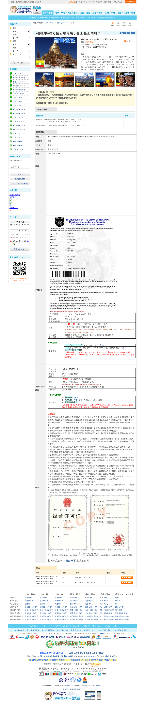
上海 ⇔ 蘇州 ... (18, 98)
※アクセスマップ (91, 656)
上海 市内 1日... (19, 117)
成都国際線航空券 (92, 616)
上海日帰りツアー (31, 607)
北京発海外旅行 (46, 613)
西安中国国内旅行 (77, 610)
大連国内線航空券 (61, 619)
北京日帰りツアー (46, 607)
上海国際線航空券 (31, 616)
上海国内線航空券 (31, 619)
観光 (117, 598)
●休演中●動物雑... (19, 90)
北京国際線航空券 (46, 616)
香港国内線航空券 (122, 619)
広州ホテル (104, 601)
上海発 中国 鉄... (19, 94)
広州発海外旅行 (106, 613)
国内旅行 (118, 610)
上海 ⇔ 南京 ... (18, 106)
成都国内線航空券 (92, 619)
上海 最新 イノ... (19, 121)
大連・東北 (72, 13)
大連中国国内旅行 (61, 610)
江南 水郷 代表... (19, 133)
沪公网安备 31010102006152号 (72, 689)
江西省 (94, 653)
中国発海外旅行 (109, 18)
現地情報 (33, 18)
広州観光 (103, 598)
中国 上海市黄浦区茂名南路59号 (55, 656)
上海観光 (28, 598)
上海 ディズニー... (20, 137)
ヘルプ (79, 2)
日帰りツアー (85, 18)
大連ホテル (59, 601)
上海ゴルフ (29, 604)
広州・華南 (110, 13)
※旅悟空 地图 (110, 656)
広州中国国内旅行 (107, 610)
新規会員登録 (20, 179)
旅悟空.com (68, 686)
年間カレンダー (20, 249)
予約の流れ (71, 2)
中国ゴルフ (75, 18)
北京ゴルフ (44, 604)
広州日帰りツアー (107, 607)
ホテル (117, 601)
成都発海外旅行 (91, 613)
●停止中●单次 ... (19, 141)
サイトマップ (89, 2)
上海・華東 (48, 13)
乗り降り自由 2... (19, 86)
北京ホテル (44, 601)
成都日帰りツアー (92, 607)
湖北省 (101, 653)
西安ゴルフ (74, 604)
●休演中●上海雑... (19, 78)
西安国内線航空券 (77, 619)
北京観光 (43, 598)
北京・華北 (60, 13)
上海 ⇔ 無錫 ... (18, 102)
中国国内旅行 (97, 18)
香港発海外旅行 (121, 613)
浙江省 (82, 653)
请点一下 (71, 560)
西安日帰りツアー (77, 607)
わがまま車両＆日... (20, 82)
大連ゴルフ (59, 604)
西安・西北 (85, 13)
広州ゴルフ (104, 604)
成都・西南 (97, 13)
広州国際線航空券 (107, 616)
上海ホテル (29, 601)
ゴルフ (117, 604)
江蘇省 (76, 653)
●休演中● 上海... (19, 125)
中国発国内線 (43, 18)
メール (102, 634)
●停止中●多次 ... (19, 145)
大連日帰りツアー (61, 607)
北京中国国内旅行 (46, 610)
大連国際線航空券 (61, 616)
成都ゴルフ (89, 604)
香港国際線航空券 (122, 616)
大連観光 (58, 598)
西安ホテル (74, 601)
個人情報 (107, 2)
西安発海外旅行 (76, 613)
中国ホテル (65, 18)
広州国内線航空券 (107, 619)
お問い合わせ (117, 2)
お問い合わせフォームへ (92, 626)
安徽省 (88, 653)
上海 (71, 653)
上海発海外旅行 (31, 613)
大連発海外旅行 (61, 613)
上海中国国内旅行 (31, 610)
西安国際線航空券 (77, 616)
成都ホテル (89, 601)
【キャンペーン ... (20, 74)
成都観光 (88, 598)
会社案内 (99, 2)
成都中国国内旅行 (92, 610)
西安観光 (73, 598)
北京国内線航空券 (46, 619)
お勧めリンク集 (111, 626)
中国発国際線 (54, 18)
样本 (76, 397)
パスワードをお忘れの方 (19, 183)
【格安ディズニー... (20, 149)
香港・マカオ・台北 (126, 13)
